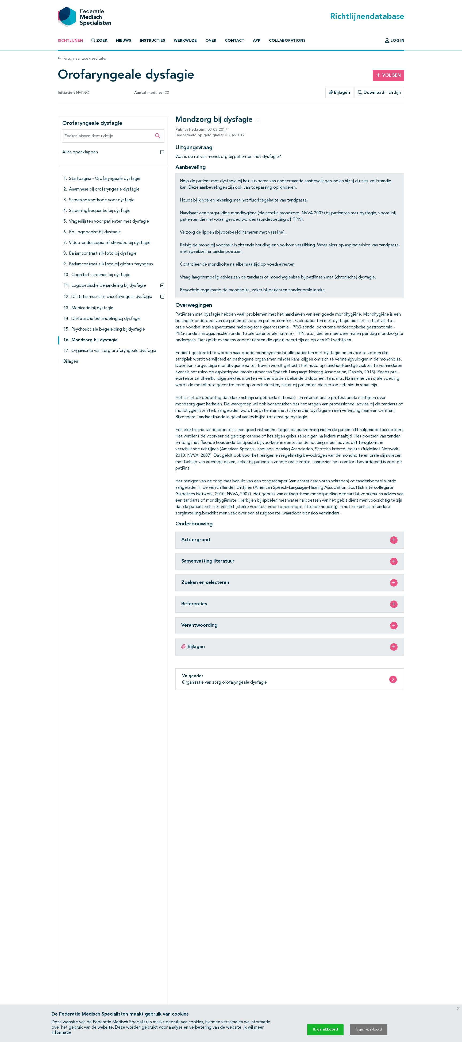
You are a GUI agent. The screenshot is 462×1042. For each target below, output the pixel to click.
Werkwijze (185, 40)
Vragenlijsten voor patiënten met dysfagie (109, 221)
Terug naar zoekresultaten (84, 58)
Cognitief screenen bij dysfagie (100, 275)
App (256, 40)
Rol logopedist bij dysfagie (95, 232)
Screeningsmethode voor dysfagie (101, 200)
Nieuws (123, 40)
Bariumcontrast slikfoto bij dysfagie (103, 253)
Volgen (391, 75)
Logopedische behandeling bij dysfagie (108, 286)
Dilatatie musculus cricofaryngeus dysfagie (111, 297)
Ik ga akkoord (325, 1029)
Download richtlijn (381, 93)
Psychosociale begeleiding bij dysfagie (108, 329)
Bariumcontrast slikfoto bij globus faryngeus (111, 264)
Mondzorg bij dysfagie (95, 340)
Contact (234, 40)
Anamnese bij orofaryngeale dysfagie (104, 189)
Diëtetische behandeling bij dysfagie (106, 319)
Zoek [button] (101, 40)
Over (210, 40)
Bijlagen (341, 93)
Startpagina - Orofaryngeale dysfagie (104, 179)
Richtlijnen (70, 40)
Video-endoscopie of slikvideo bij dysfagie (110, 243)
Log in (397, 40)
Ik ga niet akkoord (369, 1029)
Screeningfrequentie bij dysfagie (99, 211)
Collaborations (287, 40)
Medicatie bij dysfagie (92, 308)
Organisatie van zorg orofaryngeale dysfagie (113, 351)
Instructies (152, 40)
